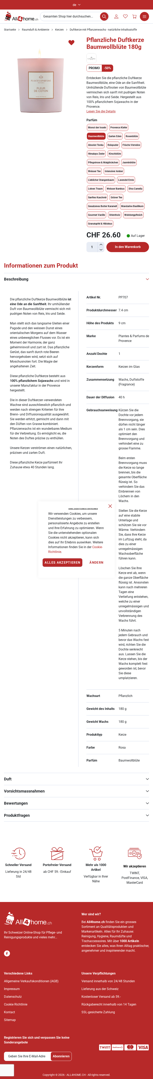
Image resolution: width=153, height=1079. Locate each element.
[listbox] (117, 175)
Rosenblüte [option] (132, 136)
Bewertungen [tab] (16, 803)
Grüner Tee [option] (116, 197)
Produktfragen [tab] (17, 815)
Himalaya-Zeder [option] (96, 153)
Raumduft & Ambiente (35, 29)
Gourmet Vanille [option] (96, 215)
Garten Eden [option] (115, 136)
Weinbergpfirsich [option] (133, 215)
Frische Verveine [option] (131, 145)
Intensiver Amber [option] (114, 171)
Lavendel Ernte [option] (126, 180)
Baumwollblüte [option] (96, 136)
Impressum (12, 989)
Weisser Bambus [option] (116, 188)
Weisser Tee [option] (94, 171)
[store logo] (21, 16)
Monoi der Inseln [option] (97, 127)
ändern (96, 562)
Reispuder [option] (113, 145)
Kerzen (59, 29)
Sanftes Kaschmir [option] (97, 197)
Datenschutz (13, 997)
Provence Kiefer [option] (118, 127)
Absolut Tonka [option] (95, 145)
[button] (76, 5)
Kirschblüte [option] (115, 153)
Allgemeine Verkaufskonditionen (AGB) (31, 981)
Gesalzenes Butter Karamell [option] (102, 206)
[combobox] (74, 16)
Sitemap (10, 1020)
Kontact (9, 1012)
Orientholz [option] (114, 215)
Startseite (10, 29)
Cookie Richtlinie (15, 1004)
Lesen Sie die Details (101, 111)
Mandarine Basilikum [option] (132, 206)
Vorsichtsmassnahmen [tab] (24, 791)
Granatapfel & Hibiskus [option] (100, 223)
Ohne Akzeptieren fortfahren (83, 508)
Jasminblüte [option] (128, 162)
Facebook (7, 953)
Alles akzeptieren (62, 562)
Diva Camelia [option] (135, 188)
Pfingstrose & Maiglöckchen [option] (103, 162)
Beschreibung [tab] (16, 279)
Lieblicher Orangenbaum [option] (101, 180)
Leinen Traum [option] (95, 188)
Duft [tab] (8, 779)
